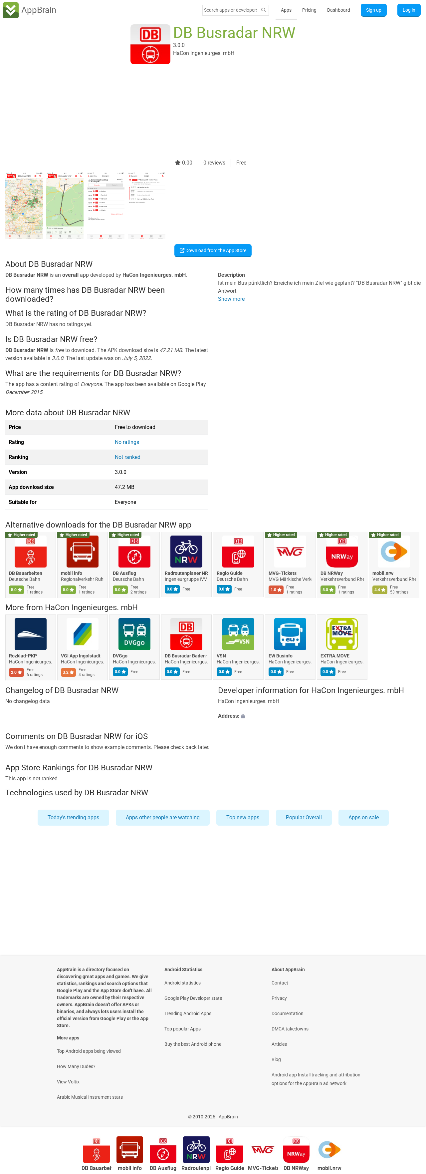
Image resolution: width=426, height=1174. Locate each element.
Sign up (373, 10)
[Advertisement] (205, 112)
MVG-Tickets (283, 573)
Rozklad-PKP (23, 656)
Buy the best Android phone (192, 1044)
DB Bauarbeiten (25, 573)
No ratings (127, 442)
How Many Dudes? (76, 1066)
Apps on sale (363, 817)
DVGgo (120, 656)
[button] (319, 716)
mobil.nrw (382, 573)
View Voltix (68, 1081)
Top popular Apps (182, 1028)
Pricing (309, 10)
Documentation (288, 1013)
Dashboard (338, 10)
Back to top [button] (409, 1113)
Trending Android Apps (187, 1013)
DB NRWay (331, 573)
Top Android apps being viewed (89, 1051)
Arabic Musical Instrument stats (90, 1097)
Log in (409, 10)
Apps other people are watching (163, 817)
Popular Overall (304, 817)
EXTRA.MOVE (334, 656)
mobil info (71, 573)
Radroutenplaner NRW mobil (186, 573)
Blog (276, 1059)
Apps (286, 10)
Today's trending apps (73, 817)
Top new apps (242, 817)
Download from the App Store (215, 250)
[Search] (264, 10)
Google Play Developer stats (193, 998)
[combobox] (231, 10)
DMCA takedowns (290, 1028)
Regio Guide (230, 573)
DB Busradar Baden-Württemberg (186, 656)
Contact (280, 982)
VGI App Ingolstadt (81, 656)
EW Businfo (281, 656)
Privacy (279, 998)
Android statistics (182, 982)
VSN (221, 656)
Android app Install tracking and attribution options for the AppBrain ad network (316, 1079)
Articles (279, 1044)
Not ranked (127, 457)
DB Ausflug (124, 573)
